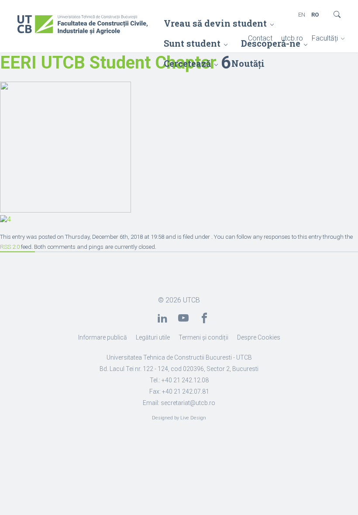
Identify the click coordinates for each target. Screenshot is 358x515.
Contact (260, 38)
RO (315, 14)
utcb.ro (292, 38)
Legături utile (153, 337)
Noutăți (248, 63)
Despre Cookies (258, 337)
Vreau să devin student (215, 23)
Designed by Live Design (179, 418)
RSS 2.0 (10, 247)
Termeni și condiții (203, 337)
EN (301, 14)
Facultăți (325, 38)
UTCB (191, 300)
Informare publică (102, 337)
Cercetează (187, 63)
